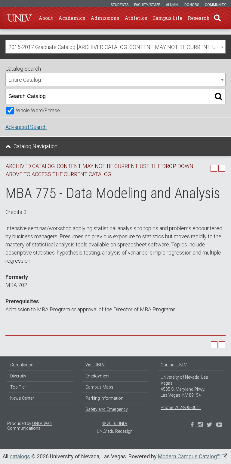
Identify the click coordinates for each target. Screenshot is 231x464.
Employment (97, 376)
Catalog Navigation (35, 146)
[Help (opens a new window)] (221, 168)
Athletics (136, 18)
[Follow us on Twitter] (200, 425)
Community (215, 5)
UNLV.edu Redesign (115, 431)
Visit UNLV (95, 364)
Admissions (105, 18)
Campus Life (167, 18)
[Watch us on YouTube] (219, 425)
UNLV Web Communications (29, 426)
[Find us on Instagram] (209, 425)
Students (119, 5)
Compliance (21, 364)
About (45, 18)
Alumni (172, 5)
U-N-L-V (19, 18)
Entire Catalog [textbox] (24, 80)
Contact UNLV (174, 364)
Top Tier (18, 387)
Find (217, 18)
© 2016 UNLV (115, 423)
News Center (22, 398)
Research (199, 18)
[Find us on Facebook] (192, 425)
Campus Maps (99, 387)
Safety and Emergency (106, 409)
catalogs (20, 456)
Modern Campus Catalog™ (189, 456)
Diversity (18, 376)
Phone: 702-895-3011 (181, 407)
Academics (71, 18)
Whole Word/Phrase (38, 110)
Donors (191, 5)
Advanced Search (26, 127)
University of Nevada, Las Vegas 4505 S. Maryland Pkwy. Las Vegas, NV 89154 (184, 386)
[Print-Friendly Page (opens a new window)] (214, 168)
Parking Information (104, 398)
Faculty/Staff (147, 5)
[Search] (218, 96)
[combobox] (115, 46)
